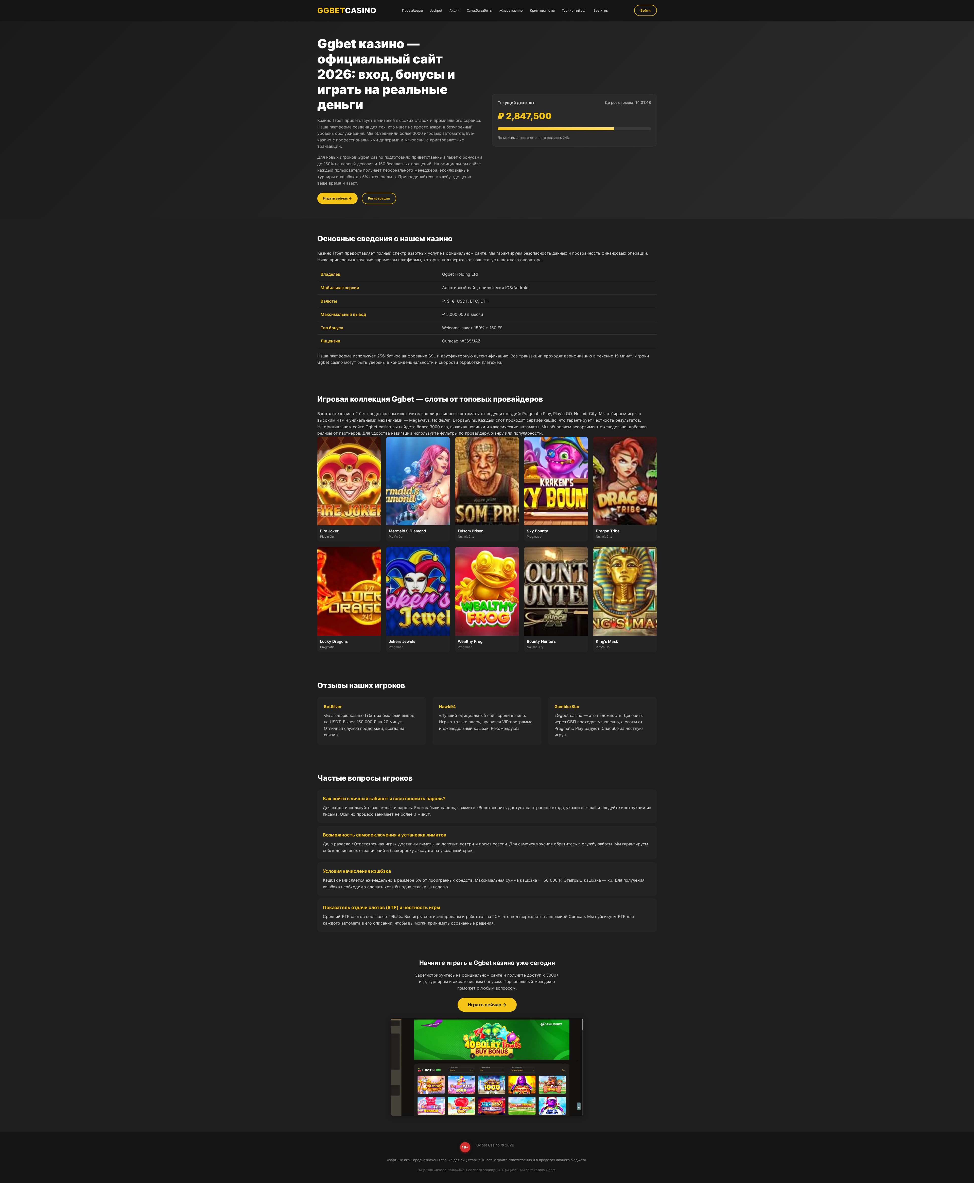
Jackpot (436, 10)
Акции (454, 10)
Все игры (601, 10)
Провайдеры (412, 10)
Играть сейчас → (337, 198)
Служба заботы (479, 10)
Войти (645, 10)
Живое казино (511, 10)
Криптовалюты (542, 10)
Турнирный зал (574, 10)
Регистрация (379, 198)
